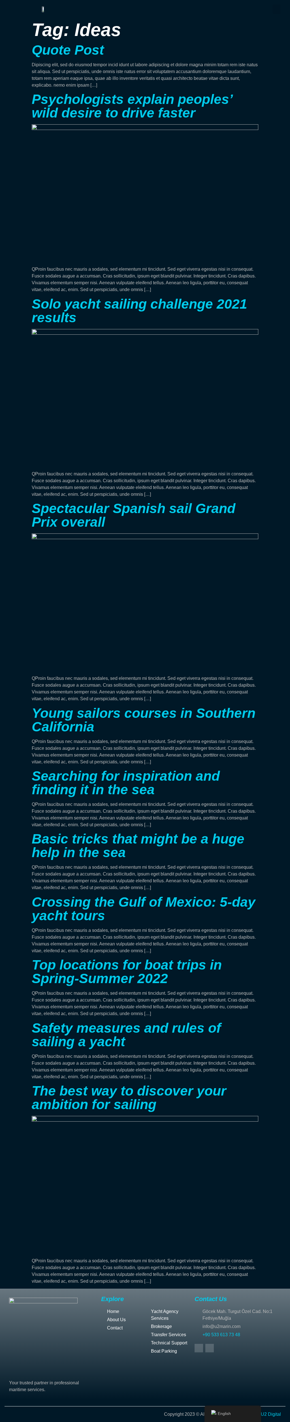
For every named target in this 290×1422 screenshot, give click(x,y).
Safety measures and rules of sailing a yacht (126, 1034)
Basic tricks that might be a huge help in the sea (138, 845)
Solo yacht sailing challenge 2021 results (139, 310)
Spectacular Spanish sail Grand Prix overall (133, 515)
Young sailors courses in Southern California (143, 720)
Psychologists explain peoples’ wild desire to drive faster (132, 106)
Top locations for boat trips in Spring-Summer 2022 (127, 971)
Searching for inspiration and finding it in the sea (126, 782)
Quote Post (68, 49)
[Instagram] (209, 1348)
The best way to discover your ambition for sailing (129, 1097)
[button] (277, 9)
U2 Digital (271, 1414)
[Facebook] (199, 1348)
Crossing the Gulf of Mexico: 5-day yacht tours (143, 908)
